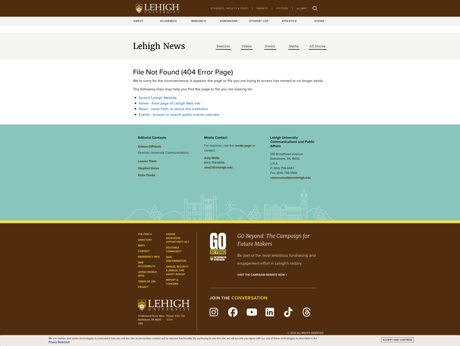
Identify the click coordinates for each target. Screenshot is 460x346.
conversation (249, 298)
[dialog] (230, 340)
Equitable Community (173, 249)
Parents (262, 8)
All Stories (317, 46)
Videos (247, 46)
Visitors (282, 8)
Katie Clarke (146, 175)
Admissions (229, 21)
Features (223, 46)
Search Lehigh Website (158, 97)
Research (198, 21)
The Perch (145, 234)
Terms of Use (147, 281)
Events (270, 46)
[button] (315, 8)
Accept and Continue (397, 340)
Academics (168, 21)
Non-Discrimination (176, 259)
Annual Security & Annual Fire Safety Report (177, 270)
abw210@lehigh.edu (218, 167)
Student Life (259, 21)
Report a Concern (172, 282)
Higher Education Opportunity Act (177, 238)
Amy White (212, 158)
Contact (144, 251)
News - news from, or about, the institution (173, 109)
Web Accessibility (147, 264)
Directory (145, 240)
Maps (141, 245)
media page (243, 145)
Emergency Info (149, 257)
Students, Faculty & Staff (229, 8)
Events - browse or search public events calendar (179, 114)
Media (294, 46)
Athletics (289, 21)
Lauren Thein (147, 161)
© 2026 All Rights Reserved (305, 333)
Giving (319, 21)
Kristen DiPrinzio (149, 146)
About (138, 21)
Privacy (143, 287)
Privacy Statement (59, 342)
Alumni (301, 8)
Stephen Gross (148, 168)
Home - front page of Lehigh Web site (169, 103)
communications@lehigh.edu (290, 177)
